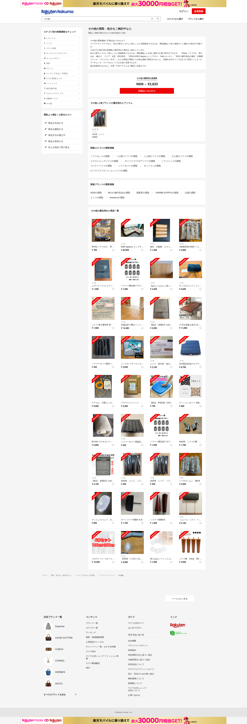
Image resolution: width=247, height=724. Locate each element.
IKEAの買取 (96, 192)
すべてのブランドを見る (55, 694)
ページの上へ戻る (180, 598)
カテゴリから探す (175, 18)
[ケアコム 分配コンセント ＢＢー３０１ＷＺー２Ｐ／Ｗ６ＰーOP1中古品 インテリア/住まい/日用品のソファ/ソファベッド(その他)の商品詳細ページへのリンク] (103, 386)
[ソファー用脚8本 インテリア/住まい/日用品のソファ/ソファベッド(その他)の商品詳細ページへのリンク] (161, 503)
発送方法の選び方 (56, 134)
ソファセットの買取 (100, 156)
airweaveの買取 (117, 197)
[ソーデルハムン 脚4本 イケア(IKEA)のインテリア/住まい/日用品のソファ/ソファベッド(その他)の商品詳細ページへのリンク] (190, 464)
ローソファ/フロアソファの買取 (140, 160)
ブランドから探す (196, 18)
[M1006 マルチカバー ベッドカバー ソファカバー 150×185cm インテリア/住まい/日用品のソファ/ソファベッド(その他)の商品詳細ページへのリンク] (103, 425)
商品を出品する (55, 122)
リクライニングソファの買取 (104, 160)
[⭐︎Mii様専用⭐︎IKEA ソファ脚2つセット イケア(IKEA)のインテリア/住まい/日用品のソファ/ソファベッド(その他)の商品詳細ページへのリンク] (190, 230)
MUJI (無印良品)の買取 (119, 192)
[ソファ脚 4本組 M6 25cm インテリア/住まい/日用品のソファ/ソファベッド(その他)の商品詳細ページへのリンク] (190, 542)
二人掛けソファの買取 (154, 156)
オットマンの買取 (152, 165)
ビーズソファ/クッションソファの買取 (109, 170)
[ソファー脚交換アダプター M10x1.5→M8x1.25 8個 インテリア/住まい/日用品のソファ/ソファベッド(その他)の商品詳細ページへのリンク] (132, 269)
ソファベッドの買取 (171, 160)
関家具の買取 (143, 192)
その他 (123, 244)
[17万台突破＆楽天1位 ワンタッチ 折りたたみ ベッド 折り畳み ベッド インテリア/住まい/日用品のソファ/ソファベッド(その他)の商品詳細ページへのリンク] (190, 308)
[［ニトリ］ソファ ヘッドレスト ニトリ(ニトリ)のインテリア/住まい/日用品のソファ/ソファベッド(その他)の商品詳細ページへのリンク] (190, 503)
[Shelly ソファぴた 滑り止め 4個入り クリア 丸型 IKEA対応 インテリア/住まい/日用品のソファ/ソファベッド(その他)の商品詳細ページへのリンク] (103, 230)
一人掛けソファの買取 (127, 156)
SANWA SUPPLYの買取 (167, 192)
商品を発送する (55, 141)
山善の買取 (190, 192)
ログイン (183, 11)
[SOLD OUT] (100, 118)
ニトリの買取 (96, 197)
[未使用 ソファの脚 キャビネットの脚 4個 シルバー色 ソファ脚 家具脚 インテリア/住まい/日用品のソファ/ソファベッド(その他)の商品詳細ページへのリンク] (190, 425)
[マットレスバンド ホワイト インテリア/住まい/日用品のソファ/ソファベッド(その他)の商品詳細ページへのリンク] (103, 503)
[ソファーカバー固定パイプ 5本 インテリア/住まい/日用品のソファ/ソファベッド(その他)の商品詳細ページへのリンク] (103, 347)
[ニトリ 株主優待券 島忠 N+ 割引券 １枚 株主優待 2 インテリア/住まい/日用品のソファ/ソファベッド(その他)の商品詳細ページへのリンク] (103, 308)
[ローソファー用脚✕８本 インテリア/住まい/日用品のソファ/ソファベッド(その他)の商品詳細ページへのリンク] (132, 503)
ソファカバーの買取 (128, 165)
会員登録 (198, 11)
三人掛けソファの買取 (182, 156)
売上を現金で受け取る (59, 147)
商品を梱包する (55, 128)
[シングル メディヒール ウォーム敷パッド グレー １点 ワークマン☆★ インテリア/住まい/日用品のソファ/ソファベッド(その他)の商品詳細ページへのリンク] (132, 347)
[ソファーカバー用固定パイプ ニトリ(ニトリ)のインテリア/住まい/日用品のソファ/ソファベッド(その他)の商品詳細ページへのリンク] (132, 425)
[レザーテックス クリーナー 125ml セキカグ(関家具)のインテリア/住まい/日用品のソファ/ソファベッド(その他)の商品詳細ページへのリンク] (103, 269)
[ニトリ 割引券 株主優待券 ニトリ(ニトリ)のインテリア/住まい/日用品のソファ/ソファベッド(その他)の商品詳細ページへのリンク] (161, 347)
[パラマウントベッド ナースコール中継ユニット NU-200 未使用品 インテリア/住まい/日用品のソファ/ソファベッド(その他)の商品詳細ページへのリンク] (132, 386)
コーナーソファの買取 (101, 165)
